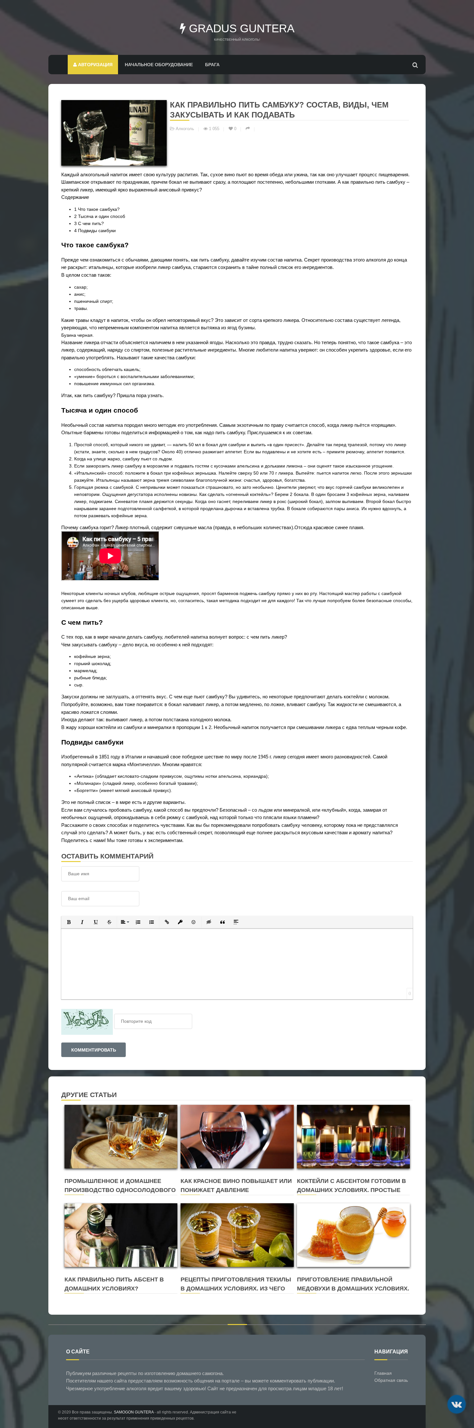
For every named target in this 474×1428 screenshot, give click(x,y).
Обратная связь (391, 1380)
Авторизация (95, 64)
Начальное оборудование (159, 64)
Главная (383, 1373)
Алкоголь (185, 129)
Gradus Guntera (240, 28)
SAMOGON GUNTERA (133, 1412)
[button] (69, 922)
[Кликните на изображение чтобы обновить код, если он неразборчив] (87, 1021)
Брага (212, 64)
